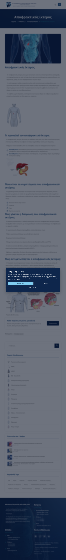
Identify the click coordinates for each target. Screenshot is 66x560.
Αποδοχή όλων (20, 283)
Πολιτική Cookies (33, 287)
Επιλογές (46, 283)
